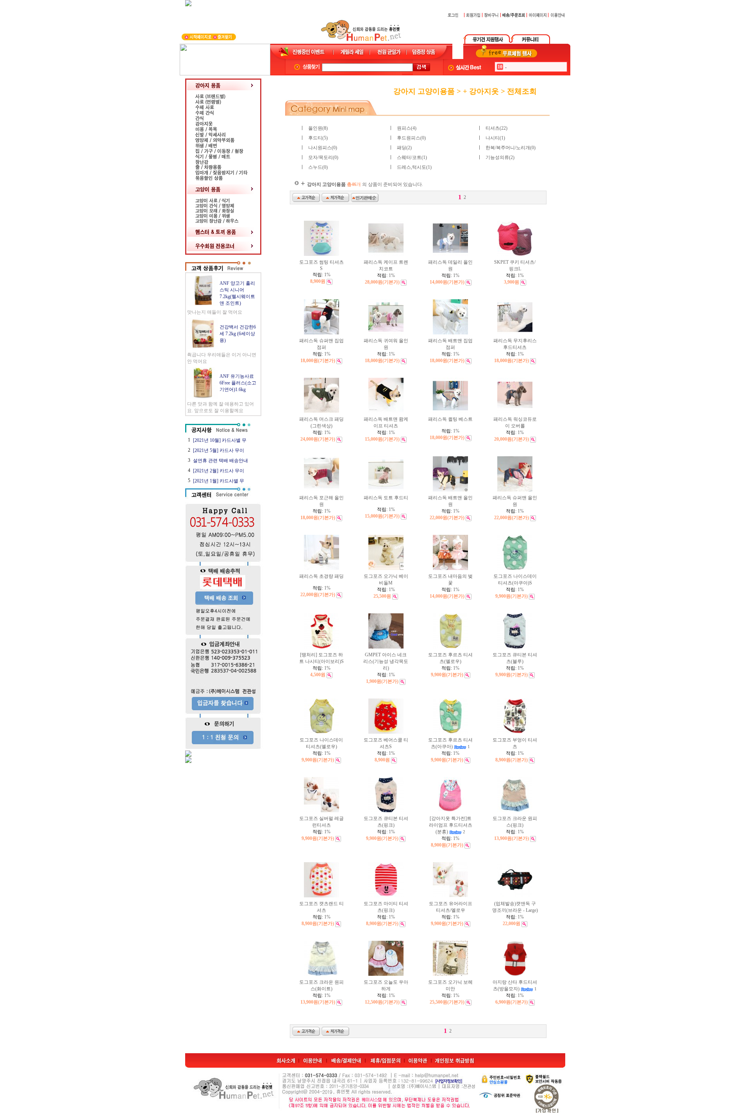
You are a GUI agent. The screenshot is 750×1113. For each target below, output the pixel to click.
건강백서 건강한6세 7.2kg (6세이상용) (238, 333)
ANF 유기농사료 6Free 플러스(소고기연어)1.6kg (238, 382)
